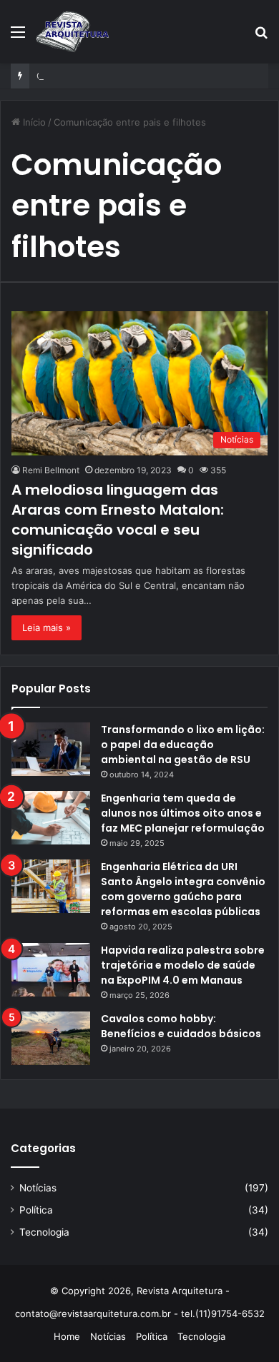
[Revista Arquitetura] (72, 31)
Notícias (38, 1188)
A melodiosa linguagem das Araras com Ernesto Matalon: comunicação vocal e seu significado (117, 520)
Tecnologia (44, 1232)
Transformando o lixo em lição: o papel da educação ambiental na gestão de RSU (183, 744)
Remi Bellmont (50, 470)
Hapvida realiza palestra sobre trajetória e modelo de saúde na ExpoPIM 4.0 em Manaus (183, 965)
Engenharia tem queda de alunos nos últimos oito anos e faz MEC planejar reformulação (183, 813)
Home (67, 1336)
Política (36, 1210)
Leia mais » (46, 627)
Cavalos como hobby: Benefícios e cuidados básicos (181, 1026)
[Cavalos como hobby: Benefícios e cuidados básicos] (50, 1038)
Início (33, 122)
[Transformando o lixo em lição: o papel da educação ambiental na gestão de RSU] (50, 749)
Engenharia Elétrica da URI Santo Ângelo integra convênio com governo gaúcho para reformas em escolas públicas (183, 889)
